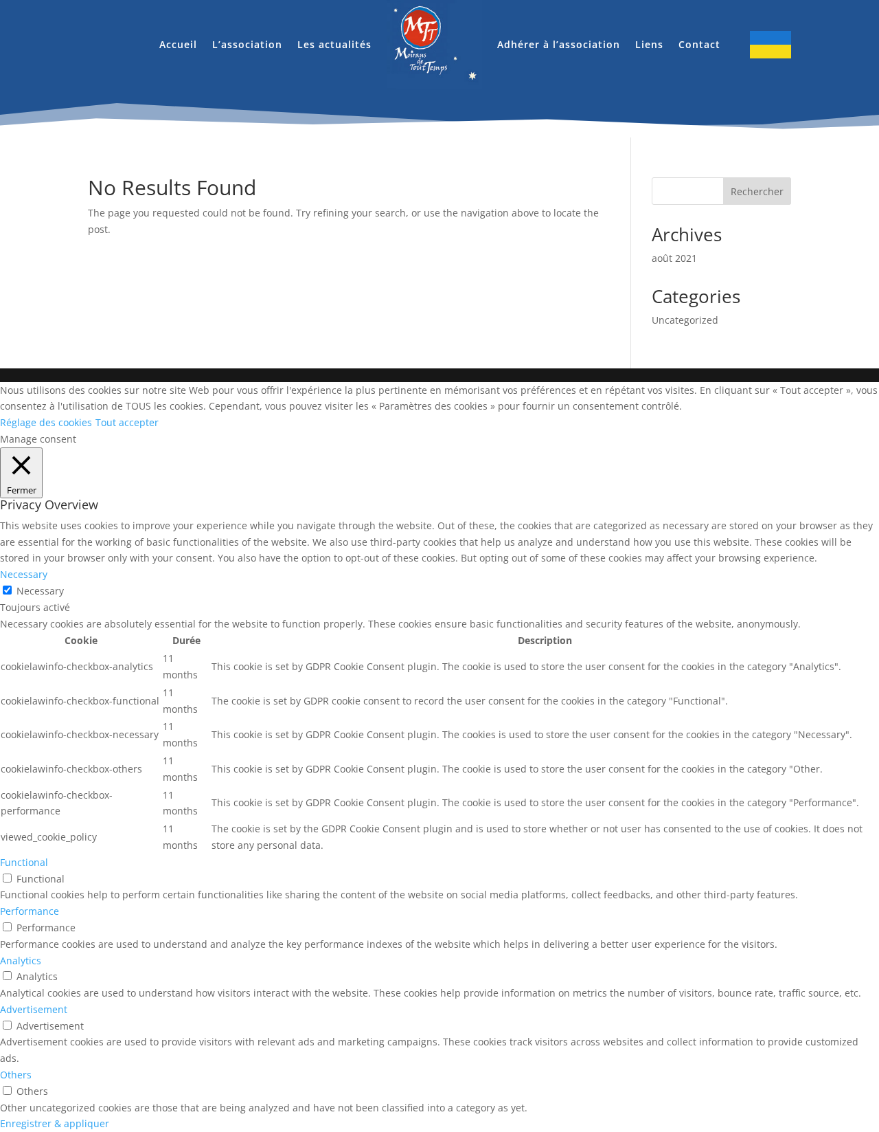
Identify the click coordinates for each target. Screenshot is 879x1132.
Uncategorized (685, 319)
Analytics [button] (20, 960)
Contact (699, 44)
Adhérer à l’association (558, 44)
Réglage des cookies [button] (46, 422)
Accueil (178, 44)
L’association (247, 44)
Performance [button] (29, 911)
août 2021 (674, 258)
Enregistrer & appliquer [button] (54, 1123)
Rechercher (757, 191)
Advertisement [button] (33, 1009)
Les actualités (334, 44)
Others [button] (16, 1074)
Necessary (40, 590)
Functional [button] (24, 862)
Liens (649, 44)
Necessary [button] (23, 574)
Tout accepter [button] (127, 422)
